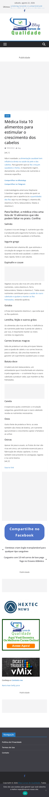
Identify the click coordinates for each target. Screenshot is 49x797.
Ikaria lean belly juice (11, 685)
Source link (9, 467)
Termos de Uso (8, 747)
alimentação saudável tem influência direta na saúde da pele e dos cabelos (23, 161)
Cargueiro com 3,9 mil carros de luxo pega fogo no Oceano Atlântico (24, 559)
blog (19, 148)
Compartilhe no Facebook (25, 532)
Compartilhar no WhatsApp (15, 180)
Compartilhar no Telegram (15, 184)
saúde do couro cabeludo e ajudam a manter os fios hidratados (24, 296)
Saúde (7, 116)
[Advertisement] (24, 86)
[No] (46, 790)
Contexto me (17, 680)
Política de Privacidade (11, 742)
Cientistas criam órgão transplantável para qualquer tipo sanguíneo (25, 549)
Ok (25, 793)
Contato (5, 753)
